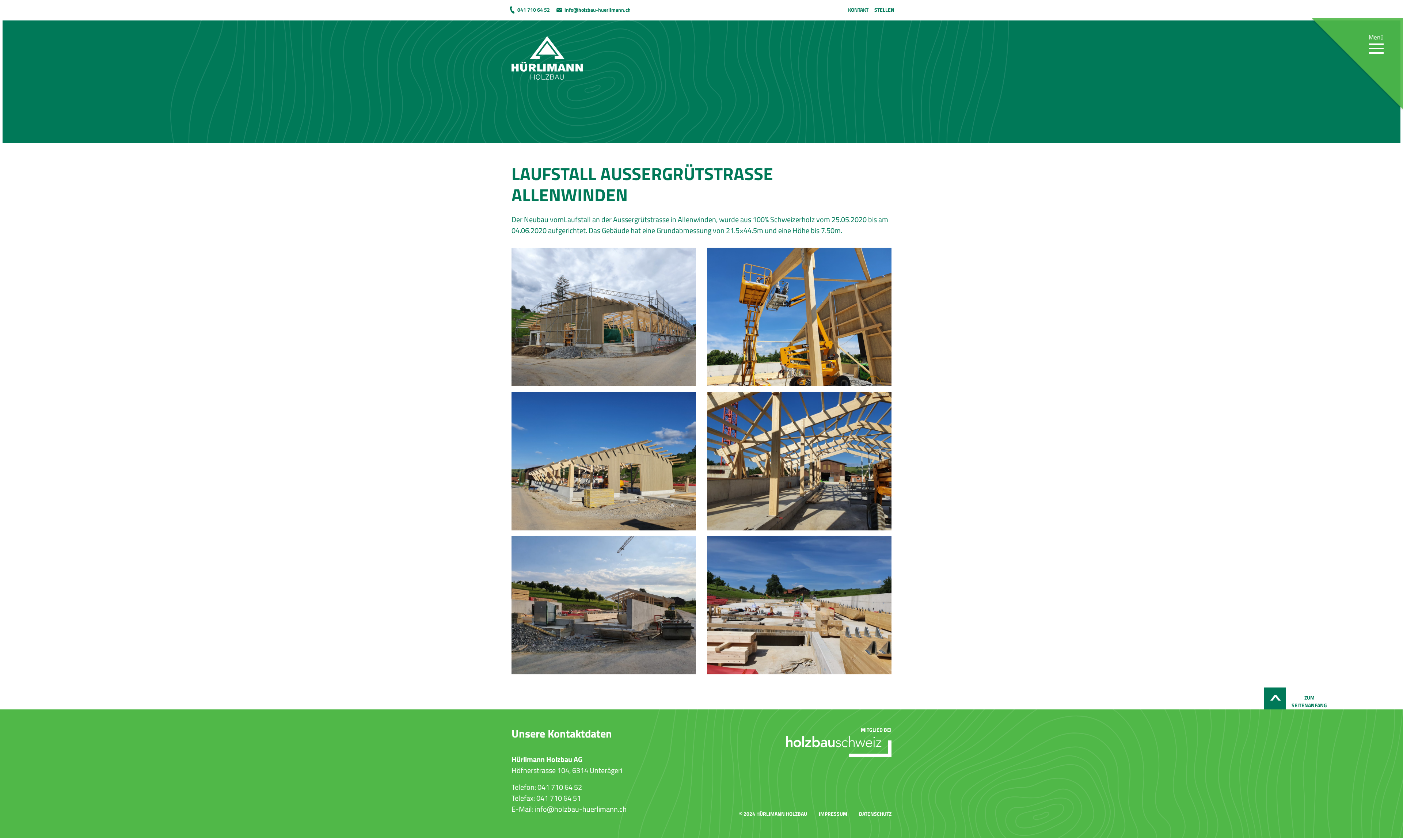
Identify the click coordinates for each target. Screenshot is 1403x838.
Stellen (884, 10)
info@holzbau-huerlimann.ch (597, 10)
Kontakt (858, 10)
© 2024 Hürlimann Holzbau (773, 814)
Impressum (833, 814)
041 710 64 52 (533, 10)
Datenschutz (875, 814)
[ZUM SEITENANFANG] (1275, 698)
